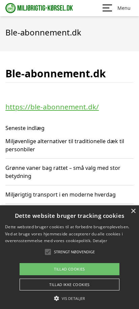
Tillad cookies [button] (69, 269)
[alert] (69, 257)
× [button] (133, 211)
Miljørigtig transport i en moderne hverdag (60, 194)
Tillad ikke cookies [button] (69, 284)
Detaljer (100, 240)
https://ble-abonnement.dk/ (52, 106)
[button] (69, 298)
